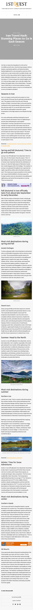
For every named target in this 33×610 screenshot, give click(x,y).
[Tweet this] (15, 604)
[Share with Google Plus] (17, 604)
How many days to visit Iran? (14, 457)
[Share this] (13, 604)
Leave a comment (16, 600)
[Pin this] (20, 604)
